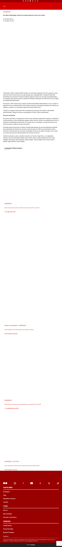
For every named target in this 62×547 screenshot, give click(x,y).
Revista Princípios (8, 532)
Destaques (6, 492)
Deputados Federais (9, 498)
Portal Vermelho (8, 529)
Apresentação (7, 514)
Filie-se (5, 510)
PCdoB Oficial (7, 525)
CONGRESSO (7, 12)
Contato (5, 502)
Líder (4, 495)
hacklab (33, 544)
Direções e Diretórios (10, 517)
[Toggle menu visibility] (4, 6)
